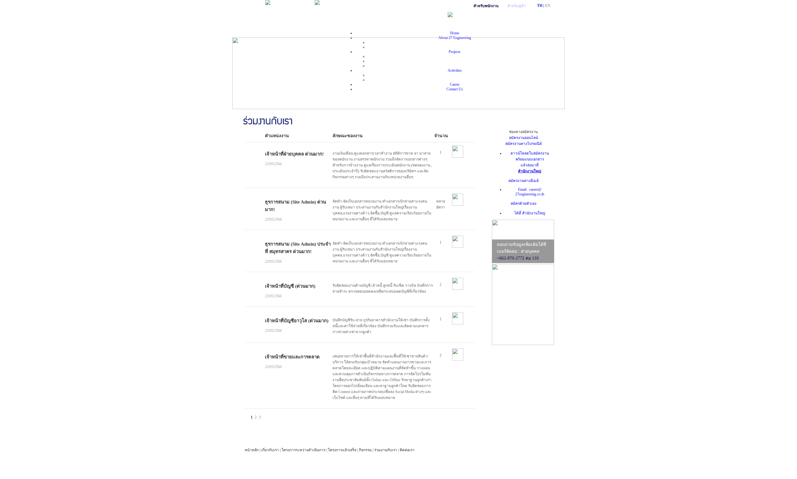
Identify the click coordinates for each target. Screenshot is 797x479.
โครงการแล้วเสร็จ (342, 450)
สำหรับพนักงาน (486, 6)
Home (454, 33)
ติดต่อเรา (407, 450)
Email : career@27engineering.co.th (529, 191)
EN (547, 5)
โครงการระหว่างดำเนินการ (303, 450)
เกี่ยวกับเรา (270, 450)
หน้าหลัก (252, 450)
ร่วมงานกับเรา (385, 450)
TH (539, 5)
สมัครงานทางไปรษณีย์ (523, 143)
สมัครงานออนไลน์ (523, 138)
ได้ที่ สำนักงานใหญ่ (529, 213)
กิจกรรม (365, 450)
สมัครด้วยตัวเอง (523, 203)
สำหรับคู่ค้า (516, 6)
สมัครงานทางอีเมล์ (523, 181)
